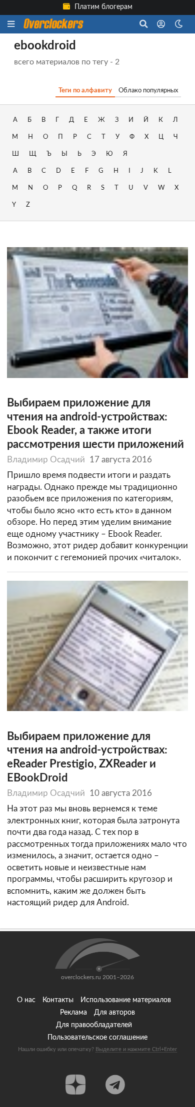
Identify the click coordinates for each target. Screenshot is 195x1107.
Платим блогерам (102, 6)
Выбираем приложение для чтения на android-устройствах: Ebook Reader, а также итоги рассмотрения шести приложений (95, 424)
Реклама (73, 1012)
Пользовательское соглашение (98, 1037)
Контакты (58, 1000)
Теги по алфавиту (85, 90)
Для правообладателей (94, 1025)
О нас (26, 1000)
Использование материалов (125, 1000)
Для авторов (114, 1012)
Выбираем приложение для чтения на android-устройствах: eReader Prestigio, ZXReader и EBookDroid (87, 757)
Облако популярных (148, 90)
